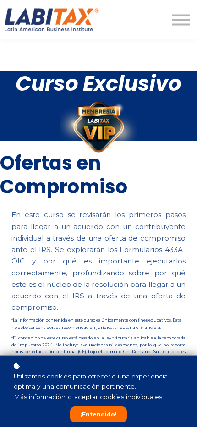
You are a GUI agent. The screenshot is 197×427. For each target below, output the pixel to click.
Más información (40, 396)
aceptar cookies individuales (118, 396)
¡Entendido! (98, 414)
